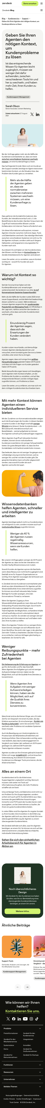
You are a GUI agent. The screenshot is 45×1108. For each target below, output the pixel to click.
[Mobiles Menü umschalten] (41, 3)
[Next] (27, 987)
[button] (20, 1028)
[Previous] (18, 987)
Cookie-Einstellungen (24, 1099)
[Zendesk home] (7, 3)
